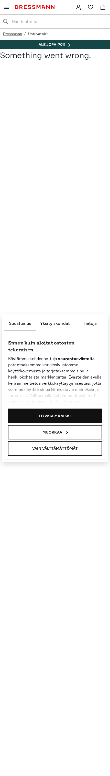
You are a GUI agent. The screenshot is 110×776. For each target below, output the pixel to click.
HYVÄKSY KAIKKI (55, 416)
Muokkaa (52, 432)
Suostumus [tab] (20, 323)
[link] (78, 7)
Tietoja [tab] (90, 323)
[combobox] (59, 21)
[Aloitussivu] (36, 7)
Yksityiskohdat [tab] (55, 323)
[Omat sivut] (78, 7)
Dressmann (12, 34)
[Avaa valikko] (6, 7)
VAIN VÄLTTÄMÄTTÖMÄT (55, 448)
